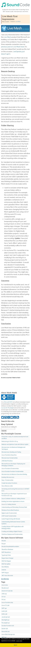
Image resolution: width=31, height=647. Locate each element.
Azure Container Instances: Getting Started (13, 498)
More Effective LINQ (7, 486)
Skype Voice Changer (7, 558)
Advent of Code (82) (7, 591)
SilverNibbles (5, 567)
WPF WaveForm (6, 552)
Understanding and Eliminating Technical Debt (14, 507)
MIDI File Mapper (6, 561)
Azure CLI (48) (5, 605)
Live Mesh (18, 21)
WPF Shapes (5, 572)
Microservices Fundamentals (10, 458)
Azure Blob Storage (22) (8, 634)
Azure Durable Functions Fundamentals (12, 471)
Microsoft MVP (8, 402)
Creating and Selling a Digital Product (12, 531)
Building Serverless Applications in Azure (13, 501)
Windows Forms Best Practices (10, 510)
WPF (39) (4, 608)
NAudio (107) (5, 588)
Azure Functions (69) (7, 602)
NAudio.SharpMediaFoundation (10, 546)
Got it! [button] (15, 645)
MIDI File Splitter (6, 564)
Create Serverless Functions (9, 483)
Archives (5, 579)
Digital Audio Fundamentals (9, 513)
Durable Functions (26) (8, 625)
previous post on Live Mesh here (12, 47)
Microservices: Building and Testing (11, 452)
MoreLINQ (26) (6, 631)
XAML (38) (4, 614)
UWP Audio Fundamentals (9, 516)
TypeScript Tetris (6, 555)
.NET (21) (4, 637)
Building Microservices (8, 477)
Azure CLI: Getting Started (9, 504)
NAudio (4, 540)
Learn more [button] (19, 640)
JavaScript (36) (6, 617)
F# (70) (3, 599)
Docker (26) (5, 628)
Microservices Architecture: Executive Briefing (14, 474)
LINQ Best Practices (7, 461)
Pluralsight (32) (6, 623)
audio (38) (4, 611)
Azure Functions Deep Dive (9, 455)
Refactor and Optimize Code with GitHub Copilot (15, 444)
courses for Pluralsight (7, 408)
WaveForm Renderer (7, 549)
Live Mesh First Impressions (10, 17)
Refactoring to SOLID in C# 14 (10, 441)
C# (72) (3, 596)
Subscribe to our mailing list (9, 427)
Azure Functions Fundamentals (10, 468)
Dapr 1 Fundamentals (7, 480)
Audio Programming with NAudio (11, 519)
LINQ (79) (4, 593)
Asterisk (4, 569)
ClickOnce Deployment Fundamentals (12, 534)
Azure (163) (5, 585)
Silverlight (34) (5, 620)
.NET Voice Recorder (7, 575)
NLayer (4, 543)
